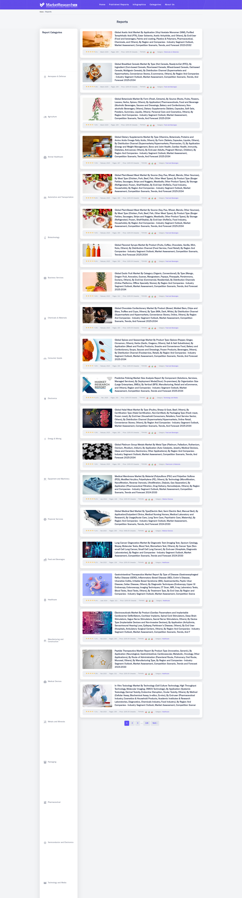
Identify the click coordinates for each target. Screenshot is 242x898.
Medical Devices (167, 499)
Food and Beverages (170, 87)
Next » (155, 723)
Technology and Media (171, 398)
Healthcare (165, 563)
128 (146, 723)
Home (41, 12)
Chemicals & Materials (171, 52)
